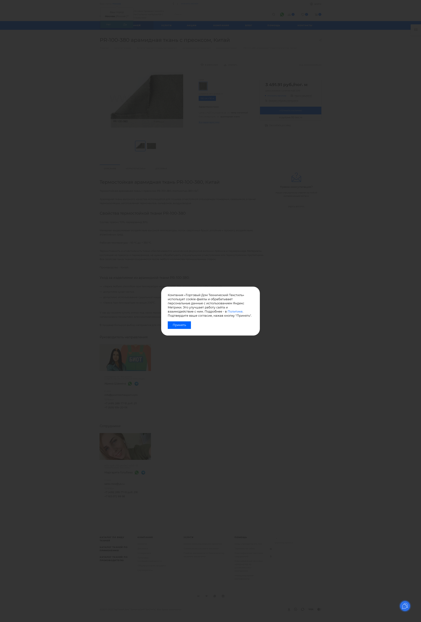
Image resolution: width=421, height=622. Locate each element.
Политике (235, 312)
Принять (179, 325)
